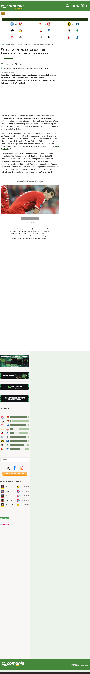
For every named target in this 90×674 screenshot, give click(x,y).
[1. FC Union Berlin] (2, 429)
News (7, 44)
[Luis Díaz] (3, 500)
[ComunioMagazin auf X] (83, 7)
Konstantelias (10, 505)
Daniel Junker (8, 58)
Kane (7, 491)
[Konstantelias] (3, 505)
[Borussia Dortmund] (2, 441)
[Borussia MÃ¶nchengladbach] (7, 437)
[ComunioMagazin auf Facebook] (86, 7)
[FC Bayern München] (18, 491)
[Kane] (3, 491)
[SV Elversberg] (2, 421)
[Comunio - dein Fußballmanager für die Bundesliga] (68, 7)
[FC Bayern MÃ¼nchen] (2, 417)
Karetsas (9, 487)
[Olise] (3, 496)
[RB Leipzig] (2, 437)
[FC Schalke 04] (7, 449)
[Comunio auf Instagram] (73, 7)
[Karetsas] (3, 487)
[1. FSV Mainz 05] (2, 425)
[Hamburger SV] (7, 441)
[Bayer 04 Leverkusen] (7, 421)
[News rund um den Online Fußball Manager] (12, 5)
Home (2, 44)
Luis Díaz (9, 500)
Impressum (74, 664)
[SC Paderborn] (7, 425)
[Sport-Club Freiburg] (2, 445)
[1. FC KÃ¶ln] (2, 433)
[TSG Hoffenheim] (7, 433)
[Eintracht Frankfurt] (7, 429)
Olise (7, 496)
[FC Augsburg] (2, 449)
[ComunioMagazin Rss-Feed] (77, 7)
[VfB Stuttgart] (7, 417)
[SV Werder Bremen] (7, 445)
